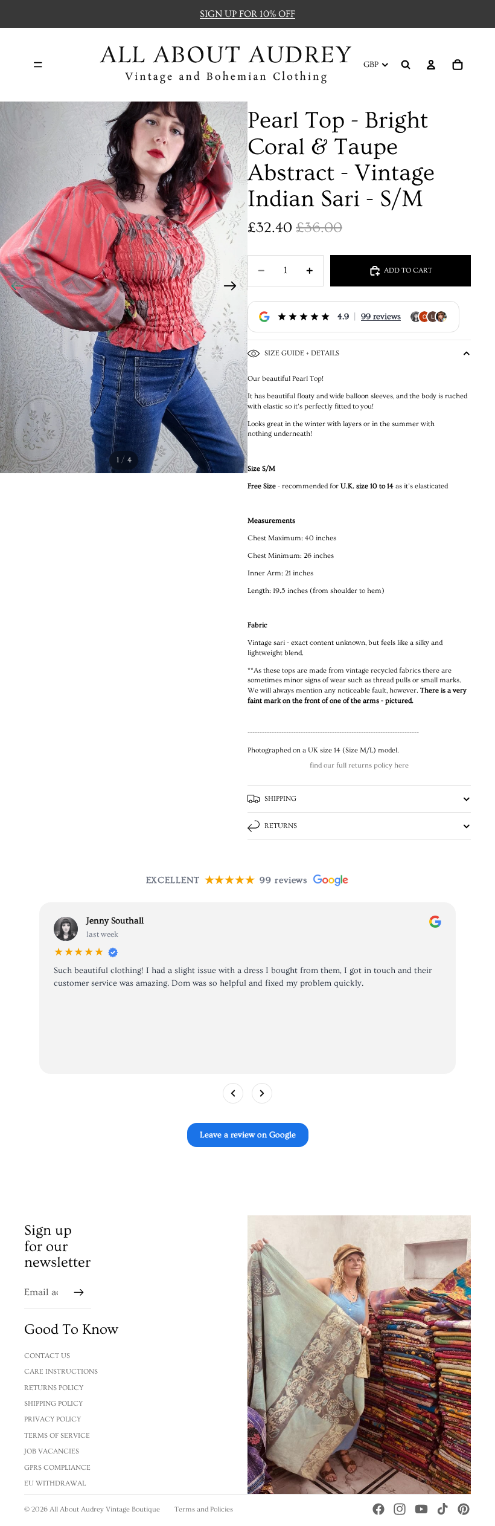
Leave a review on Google (248, 1135)
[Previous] (233, 1093)
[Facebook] (378, 1509)
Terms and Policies (203, 1509)
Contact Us (47, 1356)
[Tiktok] (442, 1509)
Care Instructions (61, 1372)
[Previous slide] (13, 287)
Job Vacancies (51, 1451)
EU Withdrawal (55, 1483)
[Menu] (38, 65)
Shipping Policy (53, 1404)
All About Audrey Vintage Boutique (105, 1509)
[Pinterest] (463, 1509)
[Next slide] (234, 287)
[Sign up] (79, 1293)
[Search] (405, 64)
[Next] (262, 1093)
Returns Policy (53, 1388)
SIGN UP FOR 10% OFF (247, 13)
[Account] (431, 64)
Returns (280, 826)
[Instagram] (399, 1509)
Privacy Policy (52, 1419)
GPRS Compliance (57, 1468)
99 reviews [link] (381, 317)
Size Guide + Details (301, 353)
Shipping (280, 799)
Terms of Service (57, 1436)
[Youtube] (421, 1509)
